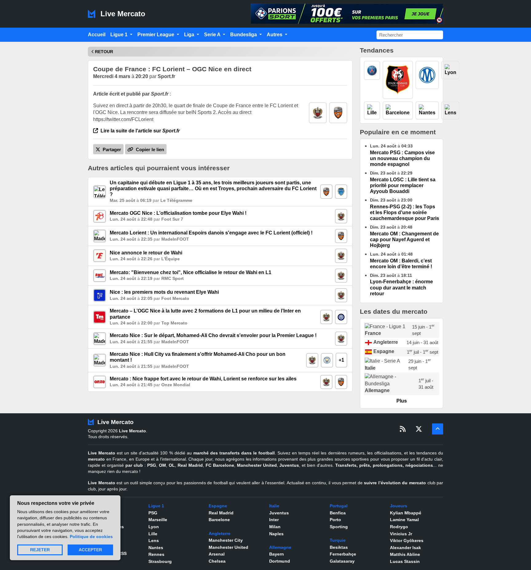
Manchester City (226, 540)
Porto (335, 519)
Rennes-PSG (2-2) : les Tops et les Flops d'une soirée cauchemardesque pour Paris (404, 212)
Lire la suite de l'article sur (139, 130)
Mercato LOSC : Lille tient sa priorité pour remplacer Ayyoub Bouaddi (402, 185)
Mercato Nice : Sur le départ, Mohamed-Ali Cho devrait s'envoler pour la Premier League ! (213, 335)
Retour (104, 51)
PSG (151, 465)
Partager (111, 149)
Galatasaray (342, 561)
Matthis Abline (405, 554)
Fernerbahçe (343, 554)
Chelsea (217, 561)
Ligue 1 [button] (119, 34)
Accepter (90, 550)
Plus (401, 400)
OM (162, 465)
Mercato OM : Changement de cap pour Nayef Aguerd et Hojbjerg (404, 239)
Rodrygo (399, 526)
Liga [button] (189, 34)
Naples (276, 533)
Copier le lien (149, 149)
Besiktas (339, 547)
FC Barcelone (220, 465)
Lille (152, 533)
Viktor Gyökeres (406, 540)
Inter (274, 519)
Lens (153, 540)
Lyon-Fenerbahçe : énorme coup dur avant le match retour (401, 287)
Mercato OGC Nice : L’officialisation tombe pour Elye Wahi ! (178, 213)
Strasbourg (160, 561)
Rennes (156, 554)
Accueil (96, 34)
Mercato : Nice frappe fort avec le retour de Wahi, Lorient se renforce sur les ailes (203, 378)
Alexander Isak (405, 547)
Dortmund (279, 561)
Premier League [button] (156, 34)
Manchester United (257, 465)
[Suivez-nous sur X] (418, 429)
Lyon (153, 526)
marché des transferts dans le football (234, 452)
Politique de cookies (91, 536)
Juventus (289, 465)
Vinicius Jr (401, 533)
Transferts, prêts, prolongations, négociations (384, 465)
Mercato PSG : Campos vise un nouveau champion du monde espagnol (402, 158)
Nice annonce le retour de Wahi (146, 252)
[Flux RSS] (403, 429)
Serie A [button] (213, 34)
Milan (275, 526)
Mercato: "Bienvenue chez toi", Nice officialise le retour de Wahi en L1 (190, 272)
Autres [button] (275, 34)
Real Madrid (190, 465)
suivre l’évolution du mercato (395, 482)
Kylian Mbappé (405, 512)
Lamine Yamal (404, 519)
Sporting (339, 526)
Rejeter (40, 550)
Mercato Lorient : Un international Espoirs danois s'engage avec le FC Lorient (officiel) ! (211, 232)
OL (172, 465)
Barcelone (219, 519)
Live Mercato (121, 14)
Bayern (276, 554)
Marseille (157, 519)
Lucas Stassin (405, 561)
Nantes (155, 547)
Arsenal (217, 554)
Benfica (338, 512)
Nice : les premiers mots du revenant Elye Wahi (164, 292)
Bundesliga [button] (244, 34)
